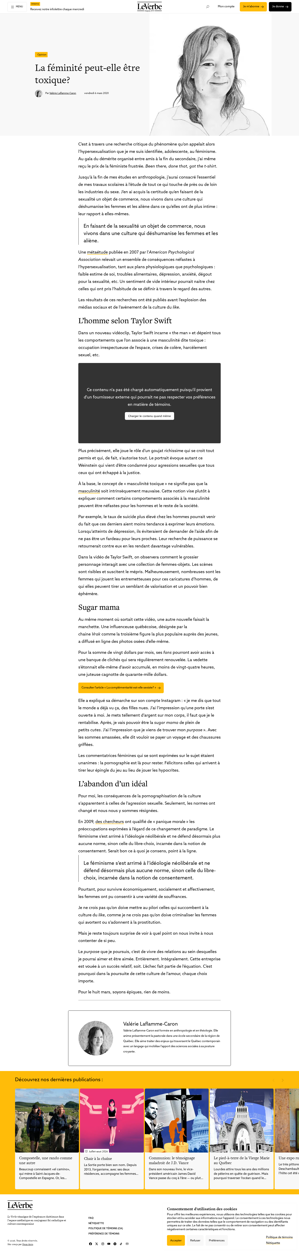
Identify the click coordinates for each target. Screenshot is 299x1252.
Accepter (176, 1240)
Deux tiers (27, 1244)
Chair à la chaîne (98, 1158)
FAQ (91, 1218)
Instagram (103, 1244)
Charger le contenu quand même (149, 416)
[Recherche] (207, 6)
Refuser (195, 1240)
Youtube (109, 1244)
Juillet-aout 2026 (98, 1152)
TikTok (121, 1244)
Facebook (90, 1244)
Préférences (217, 1240)
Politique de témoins (279, 1237)
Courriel (127, 1244)
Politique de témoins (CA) (105, 1228)
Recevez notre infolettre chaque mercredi (57, 9)
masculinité (89, 491)
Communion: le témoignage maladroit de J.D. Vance (172, 1160)
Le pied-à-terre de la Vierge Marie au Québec (242, 1160)
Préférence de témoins (103, 1234)
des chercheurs (109, 822)
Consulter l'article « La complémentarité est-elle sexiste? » (119, 687)
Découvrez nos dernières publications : (59, 1080)
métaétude (97, 252)
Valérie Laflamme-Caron (62, 93)
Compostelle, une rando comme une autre (45, 1160)
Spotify (115, 1244)
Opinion (41, 55)
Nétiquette (96, 1223)
